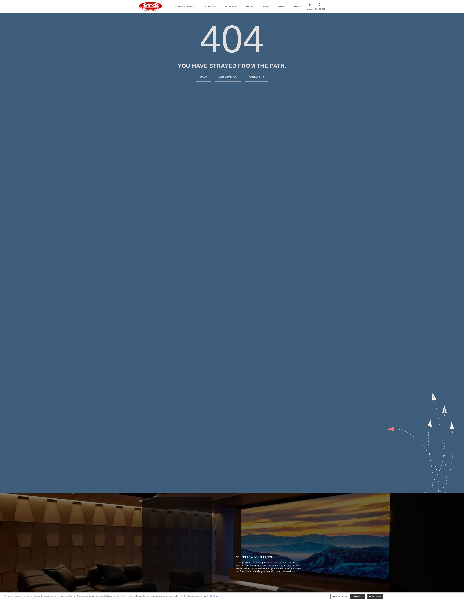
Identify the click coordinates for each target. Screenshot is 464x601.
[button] (310, 5)
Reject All (357, 596)
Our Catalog (228, 77)
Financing (266, 6)
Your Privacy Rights (339, 596)
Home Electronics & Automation (184, 6)
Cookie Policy (212, 596)
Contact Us (297, 6)
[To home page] (150, 6)
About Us (281, 6)
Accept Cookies (375, 596)
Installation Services (230, 6)
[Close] (460, 596)
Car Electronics (209, 6)
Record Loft (250, 6)
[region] (232, 596)
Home (203, 77)
